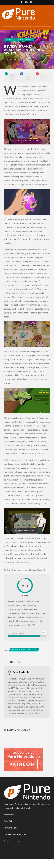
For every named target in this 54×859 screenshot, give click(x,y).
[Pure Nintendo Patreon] (23, 759)
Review (14, 650)
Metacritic (9, 814)
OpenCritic (9, 821)
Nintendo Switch (25, 39)
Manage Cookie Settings (15, 834)
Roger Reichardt (15, 59)
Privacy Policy (10, 827)
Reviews (10, 39)
